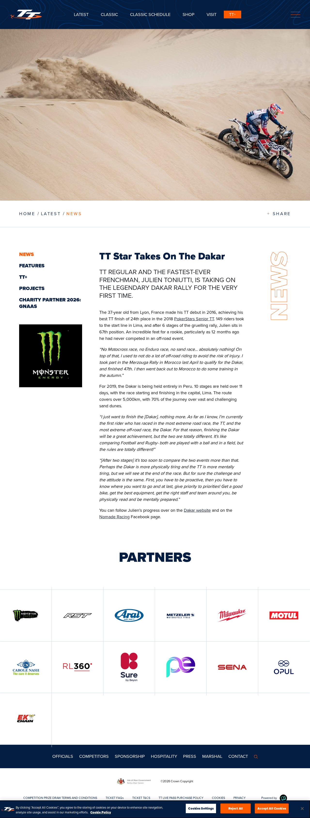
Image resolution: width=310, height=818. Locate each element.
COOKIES (218, 798)
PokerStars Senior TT (194, 319)
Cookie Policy (100, 812)
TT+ (232, 14)
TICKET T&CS (141, 798)
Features (32, 265)
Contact (238, 756)
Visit (212, 14)
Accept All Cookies (271, 808)
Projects (32, 288)
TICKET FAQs (115, 798)
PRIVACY (239, 798)
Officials (62, 756)
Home (27, 214)
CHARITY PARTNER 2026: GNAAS (50, 303)
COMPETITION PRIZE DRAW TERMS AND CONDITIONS (60, 798)
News (74, 214)
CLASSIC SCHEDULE (150, 14)
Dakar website (197, 510)
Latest (81, 14)
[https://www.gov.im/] (139, 781)
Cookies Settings (201, 808)
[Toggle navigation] (295, 14)
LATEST (51, 214)
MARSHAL (212, 756)
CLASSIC (109, 14)
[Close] (302, 808)
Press (189, 756)
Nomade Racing (114, 517)
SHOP (188, 14)
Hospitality (164, 756)
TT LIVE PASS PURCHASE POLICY (181, 798)
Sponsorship (130, 756)
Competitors (94, 756)
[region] (155, 809)
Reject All (235, 808)
